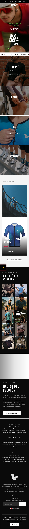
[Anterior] (2, 1)
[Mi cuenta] (24, 5)
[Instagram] (13, 495)
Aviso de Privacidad (16, 521)
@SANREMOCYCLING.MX (10, 272)
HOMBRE (11, 74)
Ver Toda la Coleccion (14, 259)
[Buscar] (22, 5)
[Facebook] (16, 495)
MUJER (18, 74)
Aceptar (14, 524)
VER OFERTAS (14, 49)
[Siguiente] (27, 1)
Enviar (22, 504)
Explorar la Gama (12, 413)
